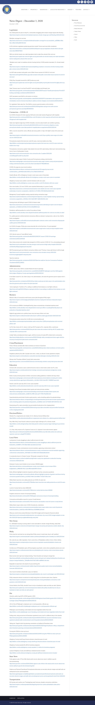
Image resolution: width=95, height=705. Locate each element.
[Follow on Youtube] (88, 2)
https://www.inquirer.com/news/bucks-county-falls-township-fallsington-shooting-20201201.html (34, 356)
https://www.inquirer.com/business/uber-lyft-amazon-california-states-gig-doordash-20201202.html (35, 315)
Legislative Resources (57, 9)
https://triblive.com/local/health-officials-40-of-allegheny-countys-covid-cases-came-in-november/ (35, 177)
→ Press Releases (77, 22)
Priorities (34, 9)
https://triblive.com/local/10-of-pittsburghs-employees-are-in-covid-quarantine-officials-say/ (33, 606)
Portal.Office (20, 698)
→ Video (75, 37)
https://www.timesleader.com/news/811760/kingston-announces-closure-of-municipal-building (34, 496)
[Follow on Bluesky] (91, 2)
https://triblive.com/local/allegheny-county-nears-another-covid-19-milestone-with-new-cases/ (34, 183)
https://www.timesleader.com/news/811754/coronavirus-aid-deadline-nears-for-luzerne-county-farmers (36, 501)
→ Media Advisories (77, 28)
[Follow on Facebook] (78, 2)
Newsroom (43, 9)
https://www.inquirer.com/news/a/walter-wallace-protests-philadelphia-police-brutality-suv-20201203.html (37, 536)
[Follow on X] (82, 2)
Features (78, 9)
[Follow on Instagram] (85, 2)
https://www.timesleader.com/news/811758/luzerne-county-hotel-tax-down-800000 (31, 490)
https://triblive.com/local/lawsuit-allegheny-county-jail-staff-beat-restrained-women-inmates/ (33, 653)
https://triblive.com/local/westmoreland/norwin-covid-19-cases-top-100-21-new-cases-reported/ (34, 386)
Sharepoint (12, 698)
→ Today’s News (77, 31)
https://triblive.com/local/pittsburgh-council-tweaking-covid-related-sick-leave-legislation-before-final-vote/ (37, 612)
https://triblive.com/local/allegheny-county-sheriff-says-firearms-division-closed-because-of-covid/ (35, 641)
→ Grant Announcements (79, 25)
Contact (86, 9)
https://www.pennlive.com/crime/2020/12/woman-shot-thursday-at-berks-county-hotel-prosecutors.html (36, 361)
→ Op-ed (75, 34)
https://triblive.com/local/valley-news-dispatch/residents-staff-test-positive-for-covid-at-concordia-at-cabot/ (37, 212)
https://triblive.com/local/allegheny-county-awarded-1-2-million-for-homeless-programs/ (32, 647)
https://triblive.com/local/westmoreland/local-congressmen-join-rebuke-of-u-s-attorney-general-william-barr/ (37, 418)
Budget (70, 9)
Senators (24, 9)
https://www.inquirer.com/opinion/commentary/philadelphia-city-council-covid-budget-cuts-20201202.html (37, 574)
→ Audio (75, 40)
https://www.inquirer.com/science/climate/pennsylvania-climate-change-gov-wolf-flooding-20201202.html (37, 35)
